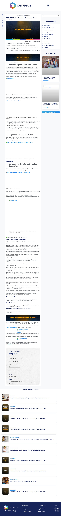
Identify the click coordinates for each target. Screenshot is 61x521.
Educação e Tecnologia (14, 437)
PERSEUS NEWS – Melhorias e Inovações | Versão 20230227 (28, 460)
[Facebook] (55, 508)
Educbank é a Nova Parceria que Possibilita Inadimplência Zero (29, 398)
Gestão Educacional (14, 479)
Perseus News (20, 15)
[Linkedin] (58, 511)
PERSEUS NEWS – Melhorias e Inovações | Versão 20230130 (28, 471)
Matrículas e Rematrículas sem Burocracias (23, 481)
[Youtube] (58, 508)
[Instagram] (55, 511)
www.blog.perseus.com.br (12, 344)
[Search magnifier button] (58, 16)
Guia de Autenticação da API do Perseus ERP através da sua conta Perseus (50, 104)
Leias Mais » (45, 80)
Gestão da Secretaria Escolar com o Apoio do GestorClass (27, 450)
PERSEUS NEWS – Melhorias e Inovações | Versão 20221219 (28, 492)
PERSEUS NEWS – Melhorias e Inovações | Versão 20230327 (28, 429)
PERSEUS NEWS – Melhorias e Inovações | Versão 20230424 (28, 419)
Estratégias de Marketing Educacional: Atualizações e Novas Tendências (32, 439)
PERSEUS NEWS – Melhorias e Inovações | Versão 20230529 (28, 408)
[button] (48, 5)
